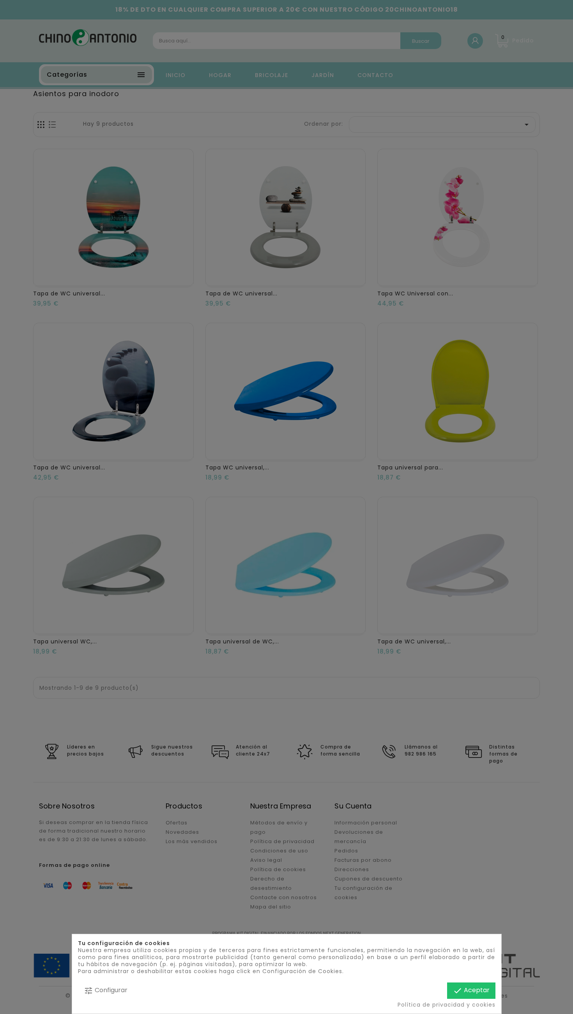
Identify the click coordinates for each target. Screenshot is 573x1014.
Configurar (105, 990)
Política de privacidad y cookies (446, 1004)
